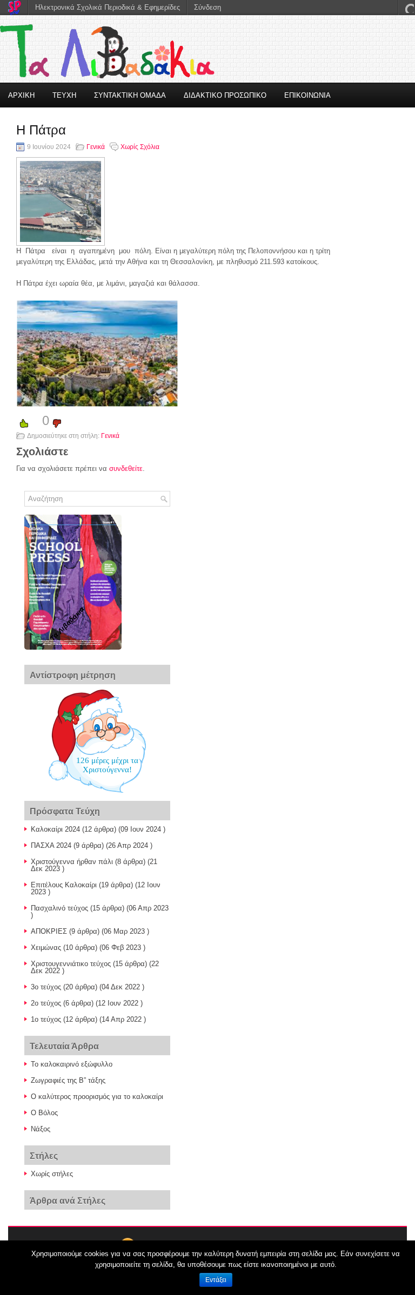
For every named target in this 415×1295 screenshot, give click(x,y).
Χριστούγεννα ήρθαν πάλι (72, 862)
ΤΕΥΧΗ (64, 95)
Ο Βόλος (44, 1113)
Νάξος (40, 1129)
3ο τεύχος (46, 987)
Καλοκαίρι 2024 (55, 829)
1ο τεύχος (46, 1019)
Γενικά (95, 147)
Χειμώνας (46, 947)
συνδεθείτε (126, 468)
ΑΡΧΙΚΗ (21, 95)
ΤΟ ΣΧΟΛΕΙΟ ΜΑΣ (38, 120)
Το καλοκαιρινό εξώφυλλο (71, 1064)
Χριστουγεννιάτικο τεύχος (71, 964)
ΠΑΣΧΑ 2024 (51, 845)
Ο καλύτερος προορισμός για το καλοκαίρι (97, 1096)
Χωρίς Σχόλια (140, 147)
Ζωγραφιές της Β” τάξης (68, 1080)
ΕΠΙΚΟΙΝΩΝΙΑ (307, 95)
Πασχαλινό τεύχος (59, 908)
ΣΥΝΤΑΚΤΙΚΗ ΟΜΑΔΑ (130, 95)
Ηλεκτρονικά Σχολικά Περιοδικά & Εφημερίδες (107, 7)
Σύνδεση (207, 7)
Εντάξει (215, 1280)
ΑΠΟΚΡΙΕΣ (49, 931)
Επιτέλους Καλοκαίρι (64, 885)
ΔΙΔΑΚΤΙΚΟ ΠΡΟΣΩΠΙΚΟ (225, 95)
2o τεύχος (46, 1003)
